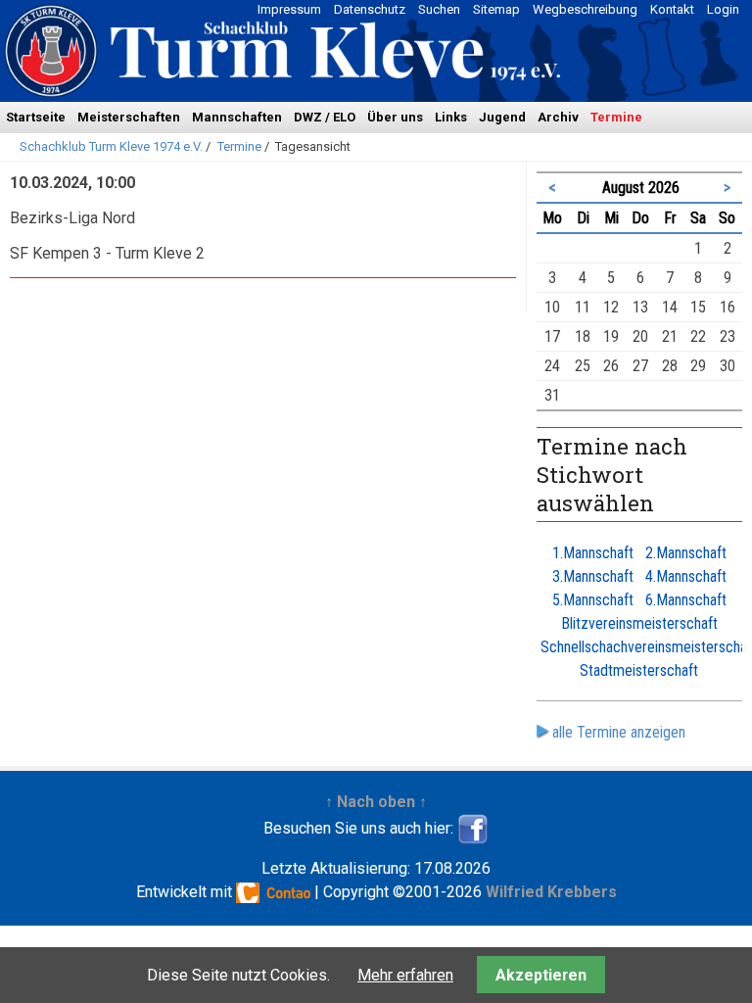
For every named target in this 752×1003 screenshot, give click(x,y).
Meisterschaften (128, 117)
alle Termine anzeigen (618, 732)
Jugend (502, 117)
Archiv (558, 117)
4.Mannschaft (686, 576)
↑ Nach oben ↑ (376, 801)
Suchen (439, 9)
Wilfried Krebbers (551, 892)
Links (451, 117)
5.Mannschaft (593, 600)
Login (723, 9)
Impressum (289, 9)
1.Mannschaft (593, 553)
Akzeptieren (541, 975)
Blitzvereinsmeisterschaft (639, 623)
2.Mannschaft (686, 553)
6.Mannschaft (686, 600)
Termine (616, 117)
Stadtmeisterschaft (639, 670)
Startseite (36, 117)
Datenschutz (369, 9)
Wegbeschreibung (585, 9)
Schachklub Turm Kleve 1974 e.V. (111, 146)
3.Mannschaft (593, 576)
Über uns (395, 117)
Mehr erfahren (405, 975)
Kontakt (672, 9)
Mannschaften (237, 117)
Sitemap (496, 9)
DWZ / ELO (324, 117)
